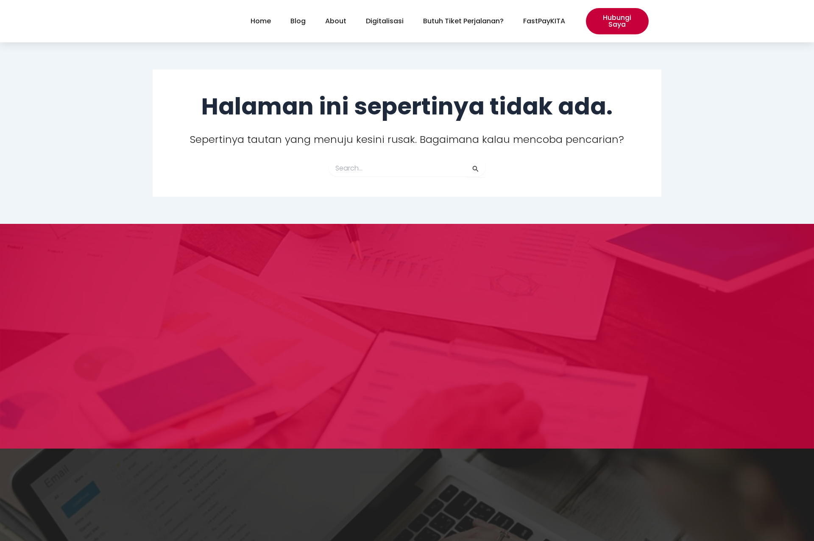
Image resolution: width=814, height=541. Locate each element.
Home (261, 21)
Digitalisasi (385, 21)
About (335, 21)
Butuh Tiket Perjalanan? (463, 21)
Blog (298, 21)
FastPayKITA (544, 21)
